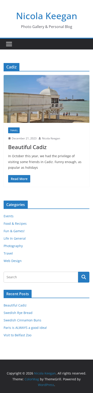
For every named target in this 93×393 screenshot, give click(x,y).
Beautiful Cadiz (27, 147)
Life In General (15, 238)
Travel (14, 130)
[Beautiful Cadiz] (46, 99)
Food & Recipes (15, 223)
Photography (13, 246)
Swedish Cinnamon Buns (22, 320)
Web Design (13, 261)
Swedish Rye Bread (18, 313)
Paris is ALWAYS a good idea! (25, 327)
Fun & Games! (14, 231)
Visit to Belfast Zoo (17, 335)
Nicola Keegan (46, 15)
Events (9, 216)
